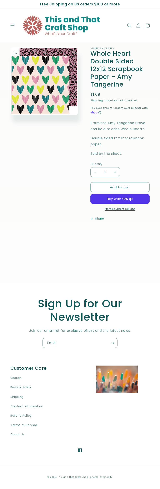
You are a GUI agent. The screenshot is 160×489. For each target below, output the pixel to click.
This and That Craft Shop (73, 477)
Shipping (96, 100)
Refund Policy (21, 416)
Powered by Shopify (100, 477)
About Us (17, 434)
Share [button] (99, 218)
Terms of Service (23, 425)
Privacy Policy (21, 387)
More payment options (120, 209)
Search (15, 378)
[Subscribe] (112, 343)
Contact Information (26, 406)
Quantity (96, 164)
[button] (12, 25)
